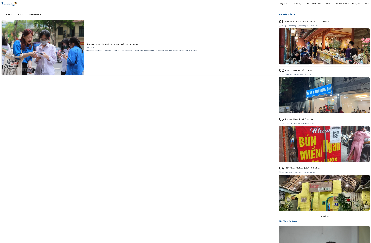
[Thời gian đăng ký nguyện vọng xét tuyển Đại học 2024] (43, 47)
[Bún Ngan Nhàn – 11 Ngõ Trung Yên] (324, 144)
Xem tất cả (324, 216)
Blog (20, 15)
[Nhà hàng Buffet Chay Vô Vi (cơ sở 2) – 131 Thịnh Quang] (324, 46)
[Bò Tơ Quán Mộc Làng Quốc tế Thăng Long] (324, 193)
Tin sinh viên (35, 15)
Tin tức (8, 15)
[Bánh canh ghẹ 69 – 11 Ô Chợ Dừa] (324, 95)
